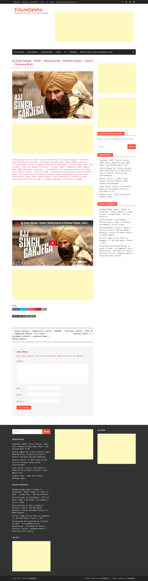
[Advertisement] (94, 26)
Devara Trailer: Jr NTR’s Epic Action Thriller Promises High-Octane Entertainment (114, 181)
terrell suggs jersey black (112, 238)
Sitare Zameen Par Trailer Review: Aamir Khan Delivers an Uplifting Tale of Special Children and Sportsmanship (31, 454)
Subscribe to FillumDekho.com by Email (116, 139)
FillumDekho (28, 10)
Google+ (31, 309)
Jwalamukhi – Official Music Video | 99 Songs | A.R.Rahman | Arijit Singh (115, 222)
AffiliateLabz (105, 220)
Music (42, 2)
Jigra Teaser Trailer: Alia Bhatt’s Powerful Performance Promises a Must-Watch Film (116, 189)
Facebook (16, 309)
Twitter (23, 309)
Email (44, 309)
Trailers (52, 2)
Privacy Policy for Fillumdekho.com (66, 2)
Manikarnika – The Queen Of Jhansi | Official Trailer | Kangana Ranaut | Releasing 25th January (116, 253)
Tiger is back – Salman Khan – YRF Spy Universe (116, 214)
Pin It (38, 309)
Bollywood (25, 2)
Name (19, 388)
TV (47, 2)
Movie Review (34, 2)
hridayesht (30, 68)
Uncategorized (30, 316)
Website (20, 401)
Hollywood (16, 2)
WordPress (105, 578)
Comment (21, 361)
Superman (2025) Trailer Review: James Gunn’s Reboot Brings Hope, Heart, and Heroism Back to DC (115, 162)
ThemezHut (131, 578)
